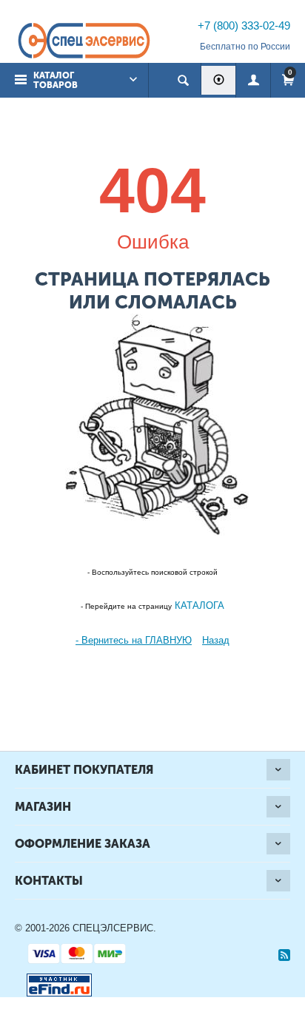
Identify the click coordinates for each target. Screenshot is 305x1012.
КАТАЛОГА (198, 605)
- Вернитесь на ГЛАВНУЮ (134, 640)
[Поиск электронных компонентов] (53, 982)
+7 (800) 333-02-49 (244, 25)
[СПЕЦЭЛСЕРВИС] (83, 41)
